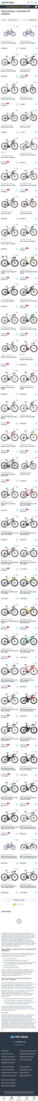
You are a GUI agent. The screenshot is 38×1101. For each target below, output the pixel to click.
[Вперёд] (23, 904)
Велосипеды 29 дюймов (8, 1080)
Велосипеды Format (25, 1075)
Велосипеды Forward (26, 1069)
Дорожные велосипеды (26, 1056)
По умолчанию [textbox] (12, 20)
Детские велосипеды (7, 1067)
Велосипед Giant (25, 1072)
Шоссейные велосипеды (8, 1059)
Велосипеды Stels (25, 1067)
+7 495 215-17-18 (20, 1042)
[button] (19, 7)
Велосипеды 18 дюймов (8, 1083)
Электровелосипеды (26, 1059)
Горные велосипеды (7, 1054)
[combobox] (17, 20)
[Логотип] (8, 2)
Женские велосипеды (7, 1069)
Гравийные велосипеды (8, 1062)
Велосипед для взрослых (8, 1075)
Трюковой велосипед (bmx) (28, 1054)
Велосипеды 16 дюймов (8, 1085)
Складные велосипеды (7, 1056)
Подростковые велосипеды (9, 1072)
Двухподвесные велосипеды (28, 1051)
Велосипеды (5, 1051)
